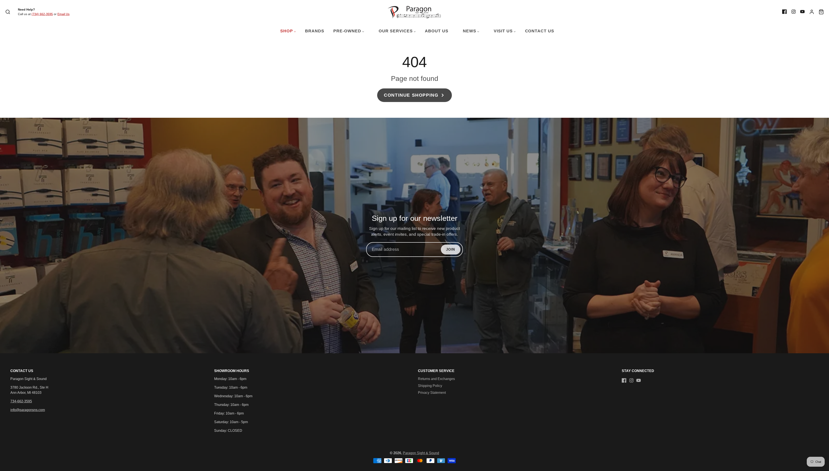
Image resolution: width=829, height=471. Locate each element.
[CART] (821, 11)
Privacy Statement (432, 392)
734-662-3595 (21, 401)
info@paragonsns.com (27, 410)
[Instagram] (793, 11)
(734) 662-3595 (42, 14)
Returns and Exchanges (436, 379)
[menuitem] (285, 31)
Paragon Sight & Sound (421, 453)
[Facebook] (784, 11)
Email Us (63, 14)
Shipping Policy (430, 386)
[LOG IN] (811, 11)
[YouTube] (802, 11)
